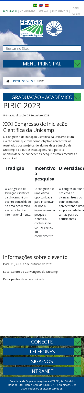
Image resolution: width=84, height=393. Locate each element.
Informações (60, 11)
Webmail (44, 11)
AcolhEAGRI (10, 11)
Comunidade (27, 11)
